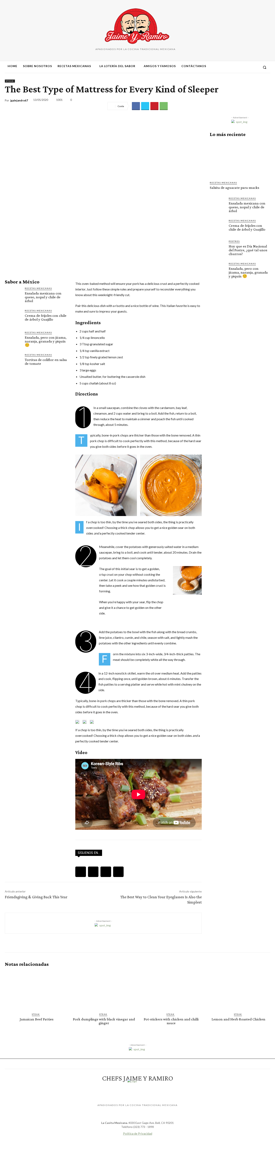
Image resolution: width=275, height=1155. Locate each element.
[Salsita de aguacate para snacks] (240, 159)
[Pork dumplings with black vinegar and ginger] (104, 990)
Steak (10, 81)
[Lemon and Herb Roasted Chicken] (238, 990)
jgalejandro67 (19, 100)
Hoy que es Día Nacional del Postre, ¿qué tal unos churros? (248, 250)
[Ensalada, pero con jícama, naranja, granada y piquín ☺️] (13, 339)
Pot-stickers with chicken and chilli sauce (171, 1021)
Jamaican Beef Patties (36, 1019)
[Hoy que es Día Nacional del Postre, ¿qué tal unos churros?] (217, 247)
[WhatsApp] (164, 106)
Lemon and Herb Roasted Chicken (238, 1019)
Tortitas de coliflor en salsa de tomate (46, 362)
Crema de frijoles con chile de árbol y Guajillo (45, 317)
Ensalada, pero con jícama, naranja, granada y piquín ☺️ (45, 341)
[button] (264, 67)
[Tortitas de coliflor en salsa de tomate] (13, 361)
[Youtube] (255, 67)
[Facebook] (233, 67)
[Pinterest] (247, 67)
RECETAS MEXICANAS (38, 288)
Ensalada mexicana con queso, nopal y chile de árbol (43, 297)
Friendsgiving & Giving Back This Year (36, 897)
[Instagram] (240, 67)
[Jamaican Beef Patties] (36, 990)
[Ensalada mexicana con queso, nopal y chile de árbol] (13, 295)
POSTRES (234, 241)
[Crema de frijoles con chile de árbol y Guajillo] (13, 317)
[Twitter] (145, 106)
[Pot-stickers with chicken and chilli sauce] (171, 990)
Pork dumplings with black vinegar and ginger (104, 1021)
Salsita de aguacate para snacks (234, 187)
